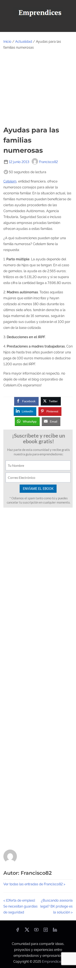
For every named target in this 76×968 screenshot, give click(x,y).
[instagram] (45, 931)
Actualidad (23, 42)
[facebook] (17, 931)
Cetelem (9, 181)
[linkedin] (55, 931)
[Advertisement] (38, 88)
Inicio (7, 42)
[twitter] (27, 931)
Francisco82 (48, 162)
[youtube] (36, 931)
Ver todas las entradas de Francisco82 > (34, 884)
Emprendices (52, 962)
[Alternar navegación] (38, 27)
